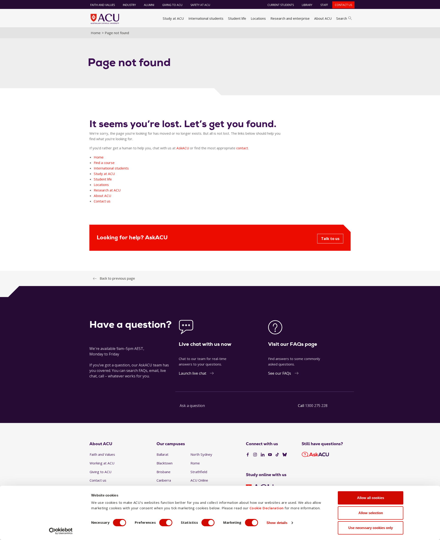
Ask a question (192, 405)
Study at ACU (173, 18)
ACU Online (199, 480)
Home (96, 32)
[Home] (105, 19)
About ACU (323, 18)
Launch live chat (192, 373)
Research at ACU (107, 190)
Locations (258, 18)
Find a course (104, 162)
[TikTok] (277, 455)
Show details (277, 523)
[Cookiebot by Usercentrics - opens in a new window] (61, 531)
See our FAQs (279, 373)
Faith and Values (102, 5)
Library (307, 5)
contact (242, 148)
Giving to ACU (172, 5)
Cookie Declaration (267, 508)
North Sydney (201, 454)
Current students (280, 5)
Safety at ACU (200, 5)
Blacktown (165, 463)
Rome (195, 463)
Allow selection (370, 513)
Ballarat (162, 454)
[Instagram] (255, 455)
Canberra (164, 480)
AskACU (182, 148)
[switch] (165, 522)
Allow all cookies (370, 498)
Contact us (343, 5)
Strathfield (198, 471)
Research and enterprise (290, 18)
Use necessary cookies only (370, 528)
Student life (237, 18)
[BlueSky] (285, 455)
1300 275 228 (316, 405)
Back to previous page (117, 278)
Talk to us (330, 238)
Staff (324, 5)
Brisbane (163, 471)
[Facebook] (248, 455)
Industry (129, 5)
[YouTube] (270, 455)
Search (341, 18)
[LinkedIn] (262, 455)
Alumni (149, 5)
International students (205, 18)
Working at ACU (102, 463)
